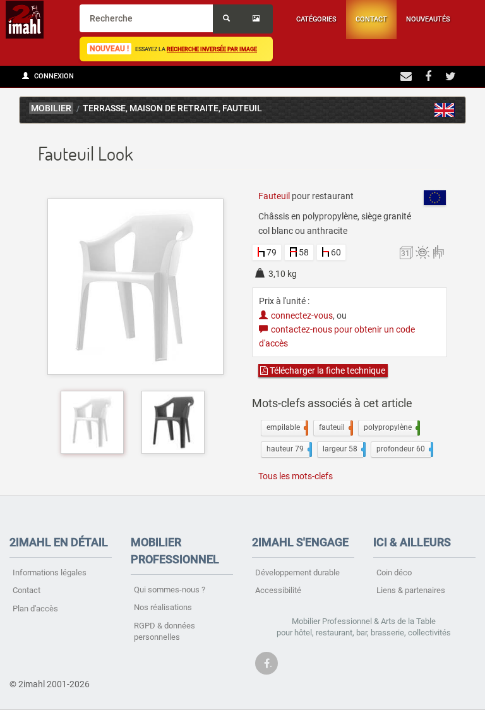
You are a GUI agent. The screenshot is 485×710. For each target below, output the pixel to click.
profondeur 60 (403, 448)
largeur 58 (343, 448)
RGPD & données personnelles (164, 631)
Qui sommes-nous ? (169, 589)
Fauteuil (242, 108)
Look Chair (444, 110)
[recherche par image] (257, 19)
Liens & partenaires (410, 590)
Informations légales (50, 572)
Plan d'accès (35, 608)
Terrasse (104, 108)
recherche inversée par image (212, 49)
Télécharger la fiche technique (326, 370)
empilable (286, 427)
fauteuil (334, 427)
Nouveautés (428, 19)
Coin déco (394, 572)
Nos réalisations (163, 607)
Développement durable (297, 572)
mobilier (51, 108)
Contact (371, 19)
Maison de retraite (174, 108)
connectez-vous (302, 315)
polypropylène (390, 427)
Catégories (316, 19)
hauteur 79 (287, 448)
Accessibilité (278, 590)
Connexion (53, 76)
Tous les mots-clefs (295, 476)
